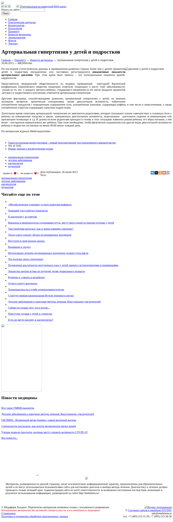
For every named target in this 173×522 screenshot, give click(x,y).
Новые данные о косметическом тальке (30, 148)
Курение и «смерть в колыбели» (26, 277)
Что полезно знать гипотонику (26, 259)
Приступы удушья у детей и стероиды (30, 313)
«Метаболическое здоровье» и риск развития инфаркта (39, 204)
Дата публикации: (51, 172)
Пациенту (14, 31)
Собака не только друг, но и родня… (29, 307)
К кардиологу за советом (22, 216)
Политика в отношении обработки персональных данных (34, 516)
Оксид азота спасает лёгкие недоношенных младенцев (39, 234)
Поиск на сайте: (10, 9)
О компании (8, 513)
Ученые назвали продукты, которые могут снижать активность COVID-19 (44, 432)
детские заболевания (20, 160)
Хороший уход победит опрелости (28, 210)
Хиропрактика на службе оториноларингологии (36, 289)
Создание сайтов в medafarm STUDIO (150, 510)
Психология (15, 28)
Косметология (16, 25)
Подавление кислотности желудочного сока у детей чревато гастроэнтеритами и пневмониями (63, 265)
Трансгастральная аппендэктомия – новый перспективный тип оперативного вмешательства (62, 142)
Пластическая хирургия (21, 22)
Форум (12, 40)
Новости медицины (19, 34)
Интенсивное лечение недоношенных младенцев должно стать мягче (48, 253)
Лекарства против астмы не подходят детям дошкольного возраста (46, 271)
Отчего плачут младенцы (22, 283)
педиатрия (14, 166)
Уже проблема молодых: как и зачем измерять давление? (40, 228)
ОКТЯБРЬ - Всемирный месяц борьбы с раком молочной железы (38, 420)
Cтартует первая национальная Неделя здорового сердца (41, 295)
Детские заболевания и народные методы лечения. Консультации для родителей (54, 301)
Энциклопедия (16, 37)
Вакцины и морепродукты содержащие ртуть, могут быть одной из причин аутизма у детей (61, 222)
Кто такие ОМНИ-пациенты (17, 408)
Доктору (13, 43)
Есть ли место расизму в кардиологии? (30, 319)
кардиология (15, 163)
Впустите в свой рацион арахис (26, 241)
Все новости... (9, 438)
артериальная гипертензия (23, 157)
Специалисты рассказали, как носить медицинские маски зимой (38, 426)
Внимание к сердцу (19, 247)
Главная (12, 19)
